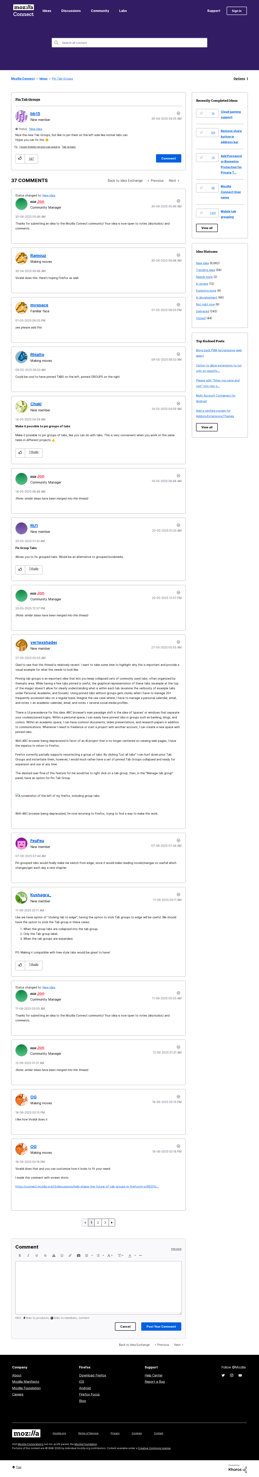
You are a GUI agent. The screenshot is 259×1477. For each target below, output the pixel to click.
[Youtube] (240, 1375)
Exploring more (206, 290)
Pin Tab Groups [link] (62, 78)
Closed (201, 318)
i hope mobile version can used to (39, 146)
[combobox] (129, 43)
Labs (123, 11)
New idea (35, 129)
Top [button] (18, 1467)
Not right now (205, 304)
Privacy (115, 1433)
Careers (17, 1394)
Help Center (153, 1375)
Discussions (71, 11)
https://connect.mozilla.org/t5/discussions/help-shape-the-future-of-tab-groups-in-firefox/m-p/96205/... (87, 1186)
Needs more (204, 277)
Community (100, 11)
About (16, 1375)
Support (213, 11)
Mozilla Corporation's (31, 1444)
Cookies (137, 1433)
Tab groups (69, 146)
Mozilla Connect (23, 10)
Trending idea (205, 270)
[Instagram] (232, 1375)
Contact (158, 1433)
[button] (20, 158)
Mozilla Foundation (26, 1388)
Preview (176, 1249)
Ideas (46, 11)
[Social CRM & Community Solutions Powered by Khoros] (238, 1468)
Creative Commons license (154, 1448)
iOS (81, 1382)
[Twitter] (223, 1375)
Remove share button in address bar (231, 136)
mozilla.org (59, 1433)
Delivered (202, 311)
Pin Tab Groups (27, 99)
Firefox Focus (89, 1394)
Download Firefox (92, 1375)
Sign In (237, 11)
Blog (82, 1401)
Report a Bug (155, 1382)
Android (85, 1388)
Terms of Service (88, 1433)
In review (202, 283)
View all (206, 228)
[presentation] (20, 1255)
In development (206, 297)
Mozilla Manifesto (25, 1382)
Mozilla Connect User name (231, 192)
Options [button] (239, 78)
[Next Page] (112, 1222)
